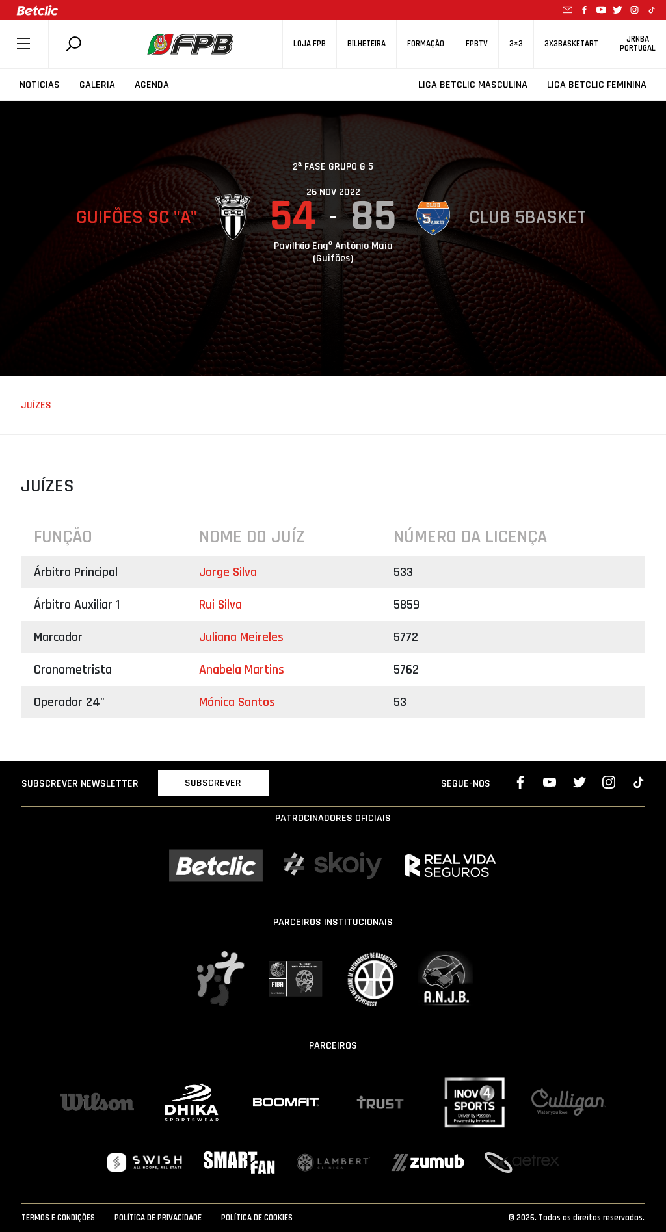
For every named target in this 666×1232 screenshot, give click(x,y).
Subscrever (213, 783)
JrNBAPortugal (638, 43)
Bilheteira (366, 43)
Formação (425, 43)
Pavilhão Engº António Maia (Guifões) (333, 252)
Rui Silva (220, 604)
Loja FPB (309, 43)
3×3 (516, 43)
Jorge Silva (228, 572)
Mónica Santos (237, 702)
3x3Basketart (571, 43)
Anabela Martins (241, 669)
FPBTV (477, 43)
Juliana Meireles (241, 637)
